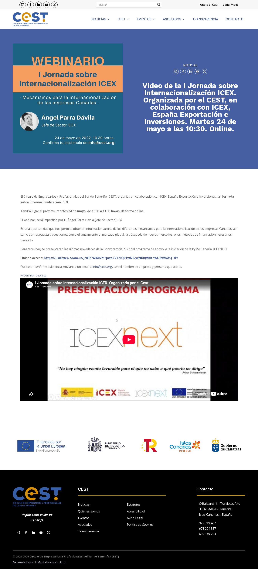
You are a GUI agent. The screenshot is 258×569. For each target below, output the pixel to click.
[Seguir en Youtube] (46, 5)
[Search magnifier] (158, 4)
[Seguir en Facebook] (30, 5)
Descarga (41, 275)
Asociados (172, 19)
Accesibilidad (136, 511)
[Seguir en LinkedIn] (38, 5)
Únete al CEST (209, 4)
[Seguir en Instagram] (22, 5)
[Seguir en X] (54, 5)
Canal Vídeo (231, 4)
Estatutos (134, 504)
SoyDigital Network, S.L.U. (50, 562)
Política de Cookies (140, 524)
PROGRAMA (27, 275)
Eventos (144, 19)
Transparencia (205, 19)
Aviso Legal (135, 518)
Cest (121, 19)
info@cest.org (102, 267)
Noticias (98, 19)
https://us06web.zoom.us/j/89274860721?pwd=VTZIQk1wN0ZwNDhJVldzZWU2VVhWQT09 (111, 258)
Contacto (234, 19)
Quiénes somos (89, 511)
